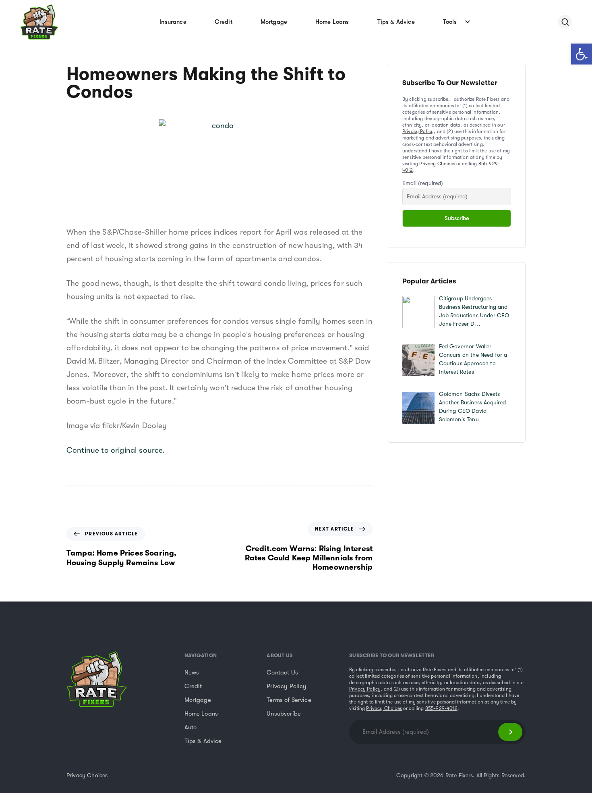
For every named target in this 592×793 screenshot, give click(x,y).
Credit (223, 21)
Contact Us (282, 672)
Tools (450, 21)
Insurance (172, 21)
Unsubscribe (284, 713)
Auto (190, 727)
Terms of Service (289, 700)
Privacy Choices (437, 164)
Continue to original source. (115, 450)
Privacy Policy (418, 131)
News (191, 672)
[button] (581, 54)
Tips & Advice (396, 21)
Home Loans (332, 21)
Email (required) (422, 183)
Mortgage (274, 21)
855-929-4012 (441, 708)
